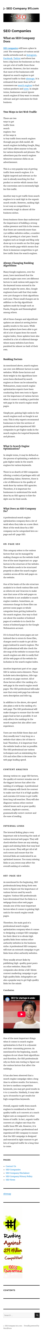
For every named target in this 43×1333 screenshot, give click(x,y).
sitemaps (30, 78)
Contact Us (11, 1166)
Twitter (17, 58)
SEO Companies (13, 1169)
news (26, 89)
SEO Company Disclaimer (18, 1173)
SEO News (10, 1180)
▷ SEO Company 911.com (21, 8)
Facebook (7, 58)
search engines (25, 85)
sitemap (7, 1194)
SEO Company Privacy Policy (19, 1176)
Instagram (31, 55)
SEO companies (10, 48)
